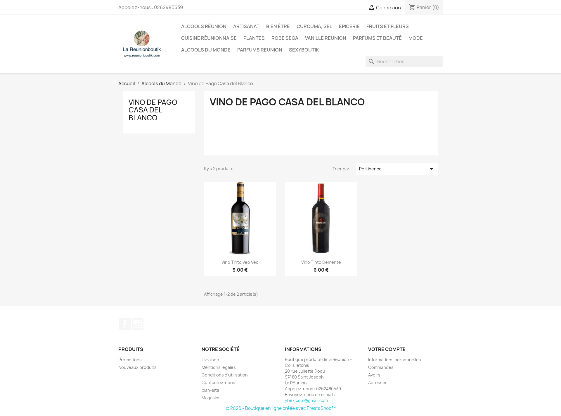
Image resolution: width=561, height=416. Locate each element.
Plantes (254, 38)
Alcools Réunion (203, 26)
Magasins (211, 397)
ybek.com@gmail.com (306, 400)
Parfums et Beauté (377, 38)
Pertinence (397, 168)
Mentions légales (219, 367)
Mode (415, 38)
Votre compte (387, 349)
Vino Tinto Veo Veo (240, 262)
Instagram (137, 324)
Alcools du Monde (206, 50)
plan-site (210, 390)
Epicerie (349, 26)
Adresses (377, 382)
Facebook (125, 324)
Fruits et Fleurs (387, 26)
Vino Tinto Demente (321, 262)
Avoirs (374, 375)
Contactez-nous (218, 382)
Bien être (278, 26)
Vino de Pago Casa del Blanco (153, 110)
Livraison (210, 359)
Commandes (381, 367)
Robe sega (284, 38)
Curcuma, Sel (314, 26)
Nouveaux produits (137, 367)
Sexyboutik (304, 50)
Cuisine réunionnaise (209, 38)
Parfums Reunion (259, 50)
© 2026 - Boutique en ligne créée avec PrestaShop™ (281, 408)
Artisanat (246, 26)
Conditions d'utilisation (225, 375)
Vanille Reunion (325, 38)
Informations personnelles (394, 359)
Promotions (130, 359)
